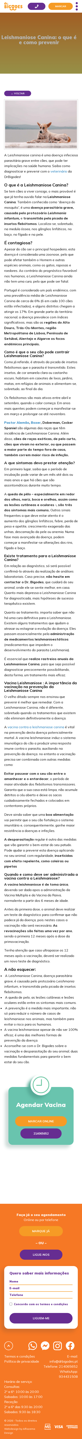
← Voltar (17, 93)
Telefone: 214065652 (61, 1366)
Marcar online (41, 1121)
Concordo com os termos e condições (41, 1304)
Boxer (36, 422)
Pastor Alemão (16, 422)
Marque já (41, 1231)
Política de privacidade (21, 1361)
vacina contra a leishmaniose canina (36, 727)
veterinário (58, 171)
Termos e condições (19, 1356)
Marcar (60, 6)
